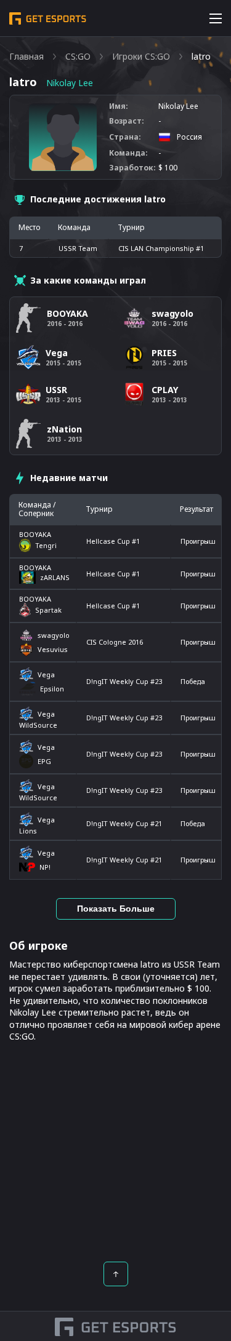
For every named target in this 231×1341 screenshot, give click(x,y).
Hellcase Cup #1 (113, 541)
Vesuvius (53, 649)
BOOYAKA (35, 534)
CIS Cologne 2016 (114, 642)
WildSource (38, 725)
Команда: (128, 153)
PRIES (164, 353)
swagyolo (54, 635)
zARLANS (55, 577)
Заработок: (132, 168)
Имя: (118, 106)
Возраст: (126, 121)
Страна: (125, 137)
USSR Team (78, 248)
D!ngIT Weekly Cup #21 (124, 823)
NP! (45, 867)
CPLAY (165, 390)
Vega (46, 674)
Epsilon (52, 688)
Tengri (46, 545)
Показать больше (116, 908)
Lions (28, 831)
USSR (56, 390)
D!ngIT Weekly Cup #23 (124, 681)
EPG (44, 761)
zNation (64, 429)
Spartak (48, 610)
